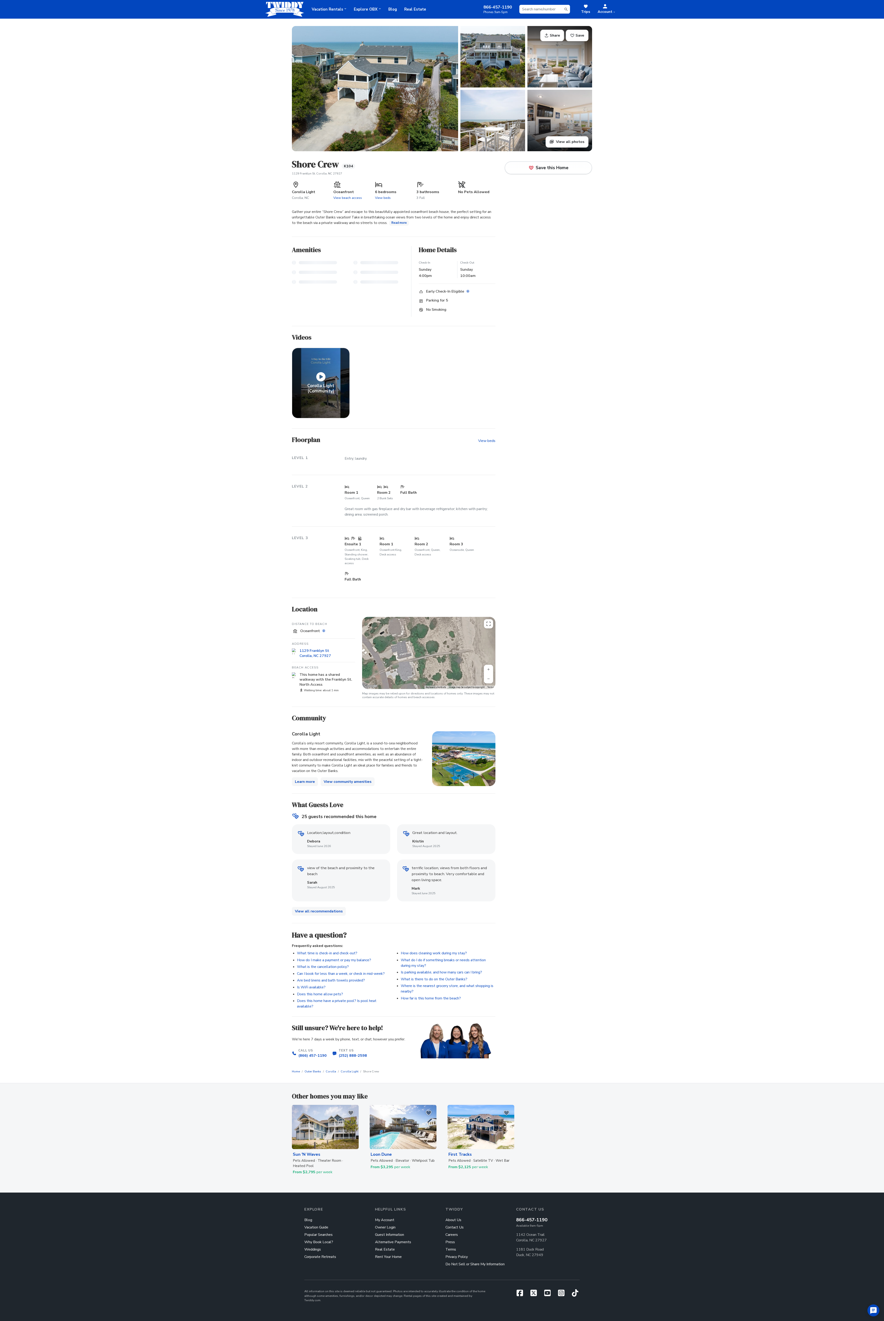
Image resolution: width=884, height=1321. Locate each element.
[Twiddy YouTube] (549, 1294)
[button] (606, 9)
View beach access (347, 197)
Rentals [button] (327, 9)
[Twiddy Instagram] (563, 1294)
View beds (383, 197)
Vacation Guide (316, 1227)
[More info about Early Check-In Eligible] (468, 292)
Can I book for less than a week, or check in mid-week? (341, 973)
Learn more (305, 781)
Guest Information (389, 1234)
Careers (451, 1234)
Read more (399, 223)
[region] (428, 653)
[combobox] (544, 9)
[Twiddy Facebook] (521, 1294)
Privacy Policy (456, 1256)
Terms (490, 687)
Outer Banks (313, 1071)
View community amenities (348, 781)
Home (296, 1071)
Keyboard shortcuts (436, 687)
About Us (453, 1219)
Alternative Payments (393, 1242)
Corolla (331, 1071)
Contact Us (454, 1227)
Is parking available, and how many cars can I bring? (441, 972)
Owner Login (385, 1227)
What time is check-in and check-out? (327, 953)
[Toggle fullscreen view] (488, 623)
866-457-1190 (531, 1220)
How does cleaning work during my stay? (434, 953)
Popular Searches (318, 1234)
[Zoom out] (488, 678)
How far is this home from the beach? (431, 998)
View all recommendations (319, 911)
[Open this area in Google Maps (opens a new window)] (370, 686)
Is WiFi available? (311, 987)
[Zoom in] (488, 669)
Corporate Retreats (320, 1256)
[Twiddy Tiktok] (575, 1294)
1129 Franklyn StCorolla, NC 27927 (315, 653)
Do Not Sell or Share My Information (475, 1264)
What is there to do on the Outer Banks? (434, 979)
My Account (384, 1219)
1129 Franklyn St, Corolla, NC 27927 (317, 173)
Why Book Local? (318, 1242)
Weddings (312, 1249)
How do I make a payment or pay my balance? (334, 960)
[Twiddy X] (535, 1294)
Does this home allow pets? (320, 994)
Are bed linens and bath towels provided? (331, 980)
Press (450, 1242)
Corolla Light (349, 1071)
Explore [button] (366, 9)
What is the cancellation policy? (323, 966)
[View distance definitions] (324, 631)
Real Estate (415, 9)
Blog (392, 9)
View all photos (569, 141)
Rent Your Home (388, 1256)
